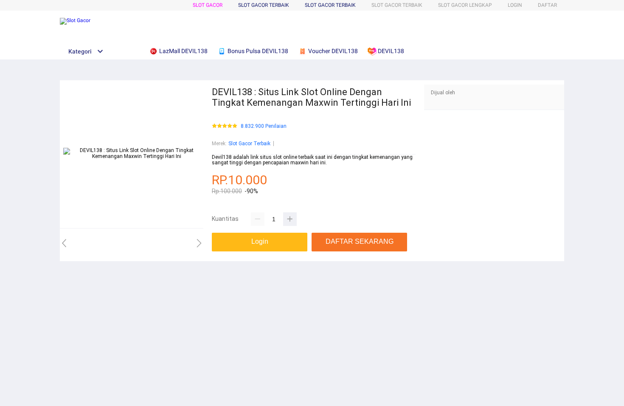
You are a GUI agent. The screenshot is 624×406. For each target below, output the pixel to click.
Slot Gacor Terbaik (330, 5)
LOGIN (515, 5)
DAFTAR (547, 5)
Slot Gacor (207, 5)
